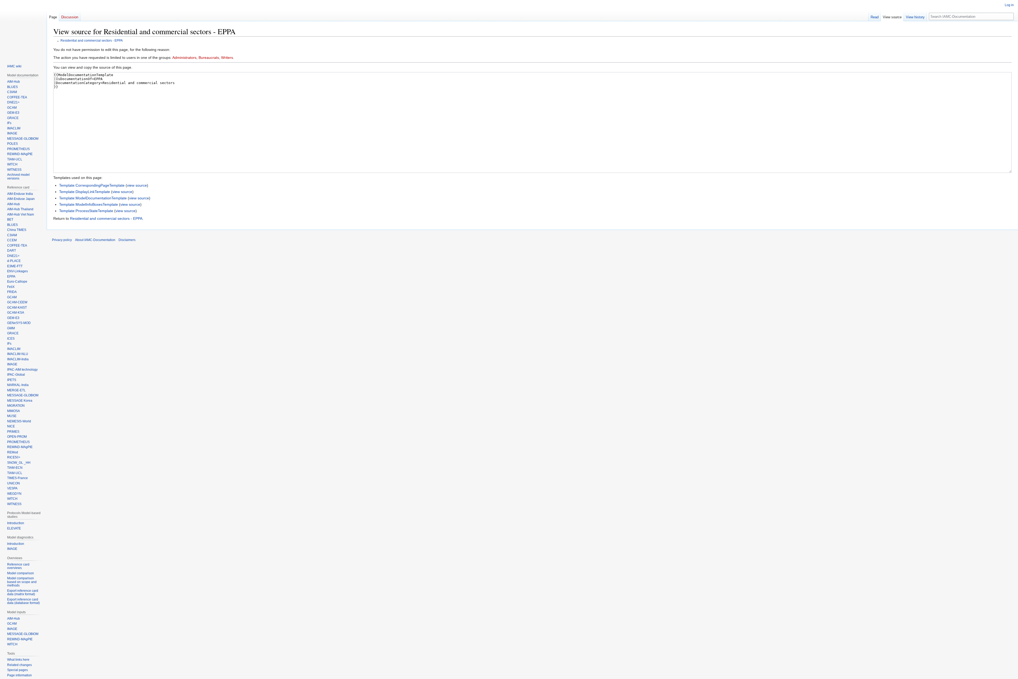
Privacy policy (62, 240)
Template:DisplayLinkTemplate (84, 192)
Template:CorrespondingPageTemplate (92, 185)
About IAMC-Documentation (95, 240)
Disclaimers (127, 240)
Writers (227, 57)
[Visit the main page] (23, 28)
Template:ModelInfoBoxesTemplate (88, 204)
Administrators (184, 57)
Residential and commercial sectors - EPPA (91, 40)
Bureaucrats (209, 57)
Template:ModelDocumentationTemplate (93, 198)
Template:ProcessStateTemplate (86, 211)
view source (137, 185)
